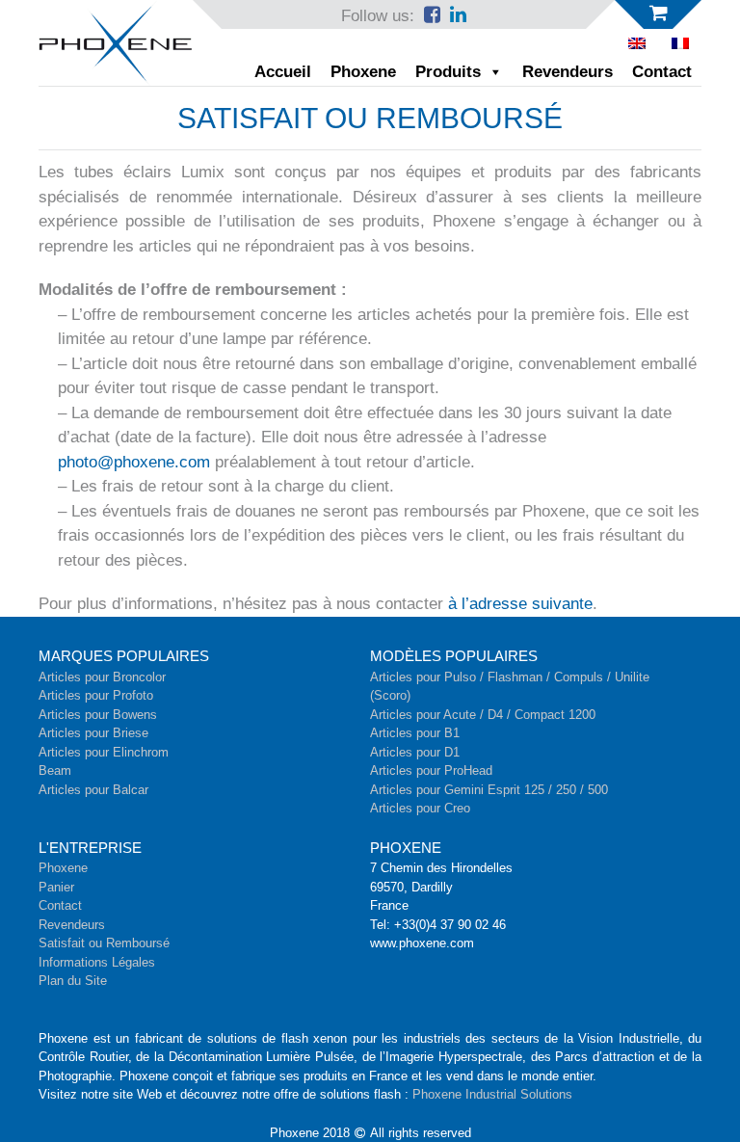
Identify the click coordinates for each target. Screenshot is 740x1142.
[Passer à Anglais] (637, 43)
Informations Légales (97, 962)
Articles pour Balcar (93, 790)
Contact (662, 72)
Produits (448, 72)
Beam (55, 770)
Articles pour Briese (93, 733)
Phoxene (363, 72)
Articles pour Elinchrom (104, 752)
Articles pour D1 (415, 752)
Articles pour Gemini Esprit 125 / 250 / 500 (489, 790)
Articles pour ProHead (431, 770)
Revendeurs (567, 72)
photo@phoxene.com (134, 462)
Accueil (282, 72)
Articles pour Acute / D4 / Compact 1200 (482, 714)
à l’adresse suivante (520, 604)
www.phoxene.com (422, 943)
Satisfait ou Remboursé (104, 943)
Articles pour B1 (415, 733)
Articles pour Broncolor (102, 677)
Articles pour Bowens (98, 714)
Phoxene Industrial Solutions (492, 1094)
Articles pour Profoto (96, 695)
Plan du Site (73, 980)
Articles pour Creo (420, 808)
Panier (56, 887)
